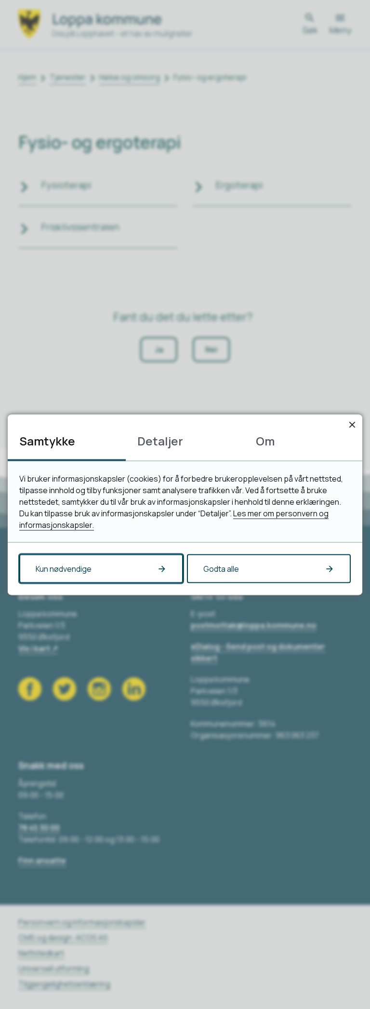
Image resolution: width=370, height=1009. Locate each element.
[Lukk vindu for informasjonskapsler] (352, 424)
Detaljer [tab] (160, 440)
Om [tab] (265, 440)
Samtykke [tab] (47, 440)
